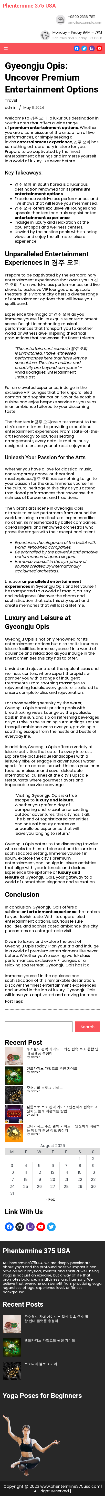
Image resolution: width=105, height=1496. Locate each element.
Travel (11, 100)
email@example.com (85, 22)
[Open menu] (6, 48)
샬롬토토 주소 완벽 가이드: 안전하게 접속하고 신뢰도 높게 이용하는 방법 (62, 1108)
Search (87, 1027)
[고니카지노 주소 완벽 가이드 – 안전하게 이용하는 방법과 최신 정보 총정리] (14, 1133)
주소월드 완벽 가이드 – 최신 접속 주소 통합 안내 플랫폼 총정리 (62, 1050)
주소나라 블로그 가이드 (45, 1087)
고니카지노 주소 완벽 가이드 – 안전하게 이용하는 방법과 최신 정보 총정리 (63, 1128)
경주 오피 (23, 184)
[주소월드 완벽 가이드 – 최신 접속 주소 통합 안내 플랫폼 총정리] (14, 1056)
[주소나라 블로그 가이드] (14, 1095)
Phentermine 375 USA (29, 6)
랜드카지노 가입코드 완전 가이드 (52, 1068)
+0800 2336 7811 (81, 16)
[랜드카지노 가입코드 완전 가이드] (14, 1076)
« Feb (50, 1199)
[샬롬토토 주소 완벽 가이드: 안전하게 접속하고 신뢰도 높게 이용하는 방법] (14, 1114)
